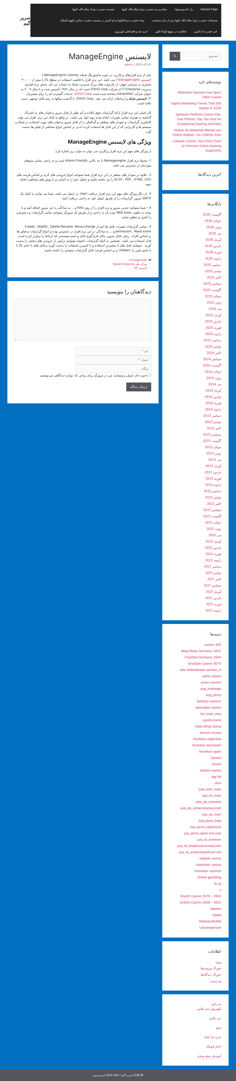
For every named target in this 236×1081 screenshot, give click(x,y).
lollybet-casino (210, 858)
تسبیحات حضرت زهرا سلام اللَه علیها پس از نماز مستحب (185, 20)
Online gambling (209, 877)
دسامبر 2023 (212, 415)
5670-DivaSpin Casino (204, 663)
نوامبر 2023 (213, 422)
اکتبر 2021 (214, 579)
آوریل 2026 (213, 239)
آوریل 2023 (213, 466)
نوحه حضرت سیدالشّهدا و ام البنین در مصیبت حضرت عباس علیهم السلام (102, 20)
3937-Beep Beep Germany (201, 651)
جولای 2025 (213, 296)
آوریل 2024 (213, 390)
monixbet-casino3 (207, 871)
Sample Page (209, 9)
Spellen (215, 909)
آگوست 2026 (212, 214)
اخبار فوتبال (213, 1046)
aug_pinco (213, 695)
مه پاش (216, 1004)
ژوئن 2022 (213, 529)
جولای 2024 (213, 371)
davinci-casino (210, 733)
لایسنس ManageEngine (134, 80)
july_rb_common (209, 839)
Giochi (216, 764)
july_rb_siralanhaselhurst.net (200, 852)
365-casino (212, 645)
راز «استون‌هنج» (183, 9)
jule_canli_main (210, 789)
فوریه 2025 (213, 327)
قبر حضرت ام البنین (206, 31)
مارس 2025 (213, 321)
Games (216, 758)
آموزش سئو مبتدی (209, 1056)
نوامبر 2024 (213, 346)
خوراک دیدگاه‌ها (211, 974)
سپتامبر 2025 (212, 283)
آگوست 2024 (212, 365)
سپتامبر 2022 (212, 510)
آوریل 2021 (213, 591)
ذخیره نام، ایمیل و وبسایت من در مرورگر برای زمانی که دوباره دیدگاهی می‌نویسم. (94, 375)
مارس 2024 (213, 397)
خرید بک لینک (212, 1037)
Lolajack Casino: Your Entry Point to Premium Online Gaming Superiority (197, 145)
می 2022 (215, 535)
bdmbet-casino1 (209, 701)
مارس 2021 (213, 598)
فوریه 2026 (213, 252)
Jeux (217, 783)
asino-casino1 (211, 682)
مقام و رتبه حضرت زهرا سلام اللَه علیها (144, 9)
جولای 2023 (213, 447)
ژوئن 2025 (213, 302)
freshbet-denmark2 (206, 745)
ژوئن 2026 (213, 227)
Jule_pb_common (208, 802)
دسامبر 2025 (212, 265)
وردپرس (215, 981)
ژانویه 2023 (213, 485)
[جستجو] (175, 56)
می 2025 (215, 309)
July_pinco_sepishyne (205, 827)
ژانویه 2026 (213, 258)
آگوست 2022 (212, 516)
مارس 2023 (213, 472)
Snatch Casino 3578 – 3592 (200, 896)
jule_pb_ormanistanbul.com (201, 808)
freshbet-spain (210, 751)
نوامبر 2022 (213, 497)
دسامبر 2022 (212, 491)
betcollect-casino (208, 707)
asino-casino (211, 676)
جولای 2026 (213, 221)
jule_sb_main (211, 814)
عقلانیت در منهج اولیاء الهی (171, 31)
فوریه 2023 (213, 478)
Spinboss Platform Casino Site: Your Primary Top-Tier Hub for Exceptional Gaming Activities (198, 119)
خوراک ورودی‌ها (211, 968)
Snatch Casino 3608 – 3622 (200, 902)
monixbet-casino (208, 865)
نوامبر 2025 (213, 271)
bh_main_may (211, 714)
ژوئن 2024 (213, 378)
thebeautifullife (210, 921)
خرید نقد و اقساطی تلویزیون (131, 31)
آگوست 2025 (212, 290)
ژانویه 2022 (213, 560)
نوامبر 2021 (213, 573)
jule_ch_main (211, 795)
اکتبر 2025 (214, 277)
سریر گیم (25, 20)
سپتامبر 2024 (212, 359)
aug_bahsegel (210, 689)
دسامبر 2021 (212, 566)
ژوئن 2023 (213, 453)
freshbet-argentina (207, 739)
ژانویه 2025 (213, 334)
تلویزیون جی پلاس (209, 1009)
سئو (218, 1027)
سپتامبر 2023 (212, 434)
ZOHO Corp (83, 94)
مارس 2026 (213, 246)
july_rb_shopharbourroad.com (199, 846)
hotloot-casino (210, 770)
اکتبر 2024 (214, 353)
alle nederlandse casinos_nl (200, 670)
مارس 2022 (213, 547)
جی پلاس (215, 1018)
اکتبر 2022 (214, 503)
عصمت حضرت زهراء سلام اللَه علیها (93, 9)
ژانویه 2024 (213, 409)
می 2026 (214, 233)
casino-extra (212, 720)
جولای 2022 (213, 522)
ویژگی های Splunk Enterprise (130, 263)
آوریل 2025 (213, 315)
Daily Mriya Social (208, 726)
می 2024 (214, 384)
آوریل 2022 (213, 541)
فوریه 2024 (213, 403)
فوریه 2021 (213, 604)
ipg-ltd (216, 777)
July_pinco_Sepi (209, 821)
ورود (218, 962)
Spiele (216, 915)
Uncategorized (138, 259)
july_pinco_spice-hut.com (202, 833)
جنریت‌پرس (99, 1075)
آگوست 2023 (212, 441)
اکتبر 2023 (214, 428)
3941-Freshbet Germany (203, 657)
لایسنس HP (140, 267)
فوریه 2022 (213, 554)
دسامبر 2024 (212, 340)
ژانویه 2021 (213, 610)
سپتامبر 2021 (212, 585)
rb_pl (217, 883)
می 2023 (214, 459)
